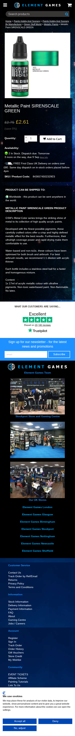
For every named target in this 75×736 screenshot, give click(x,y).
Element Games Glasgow (37, 514)
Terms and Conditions (20, 587)
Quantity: (10, 138)
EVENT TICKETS (18, 674)
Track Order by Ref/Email (22, 576)
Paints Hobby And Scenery (27, 21)
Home (8, 21)
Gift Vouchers (16, 652)
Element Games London (37, 507)
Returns (12, 579)
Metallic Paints (51, 24)
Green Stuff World (33, 24)
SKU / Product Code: (17, 176)
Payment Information (20, 608)
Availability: (12, 148)
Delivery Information (19, 605)
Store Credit (15, 656)
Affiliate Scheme (17, 678)
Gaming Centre (17, 619)
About (11, 616)
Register (13, 638)
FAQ (10, 612)
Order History (16, 648)
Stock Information (18, 601)
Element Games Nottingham (37, 536)
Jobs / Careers (16, 623)
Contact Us (14, 572)
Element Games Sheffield (37, 550)
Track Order (15, 645)
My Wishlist (14, 659)
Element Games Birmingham (37, 521)
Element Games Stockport (37, 529)
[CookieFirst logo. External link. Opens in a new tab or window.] (4, 693)
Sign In (12, 641)
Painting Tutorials (18, 681)
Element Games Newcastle (37, 543)
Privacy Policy (16, 583)
